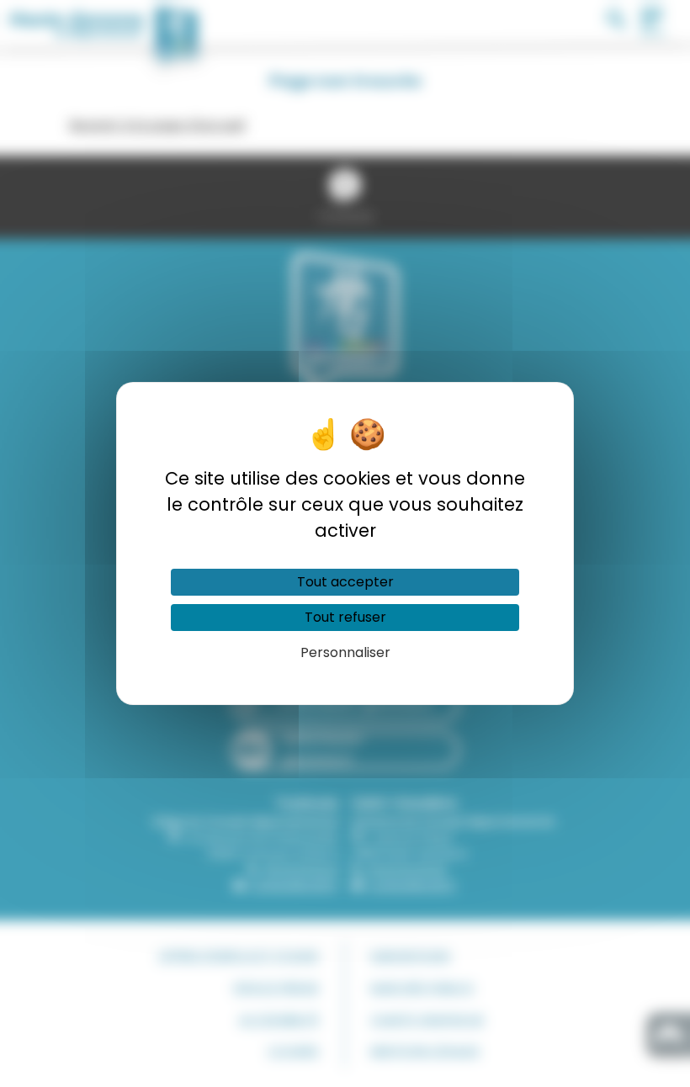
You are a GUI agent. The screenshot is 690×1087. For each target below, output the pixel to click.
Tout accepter (345, 581)
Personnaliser (345, 652)
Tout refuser (345, 617)
